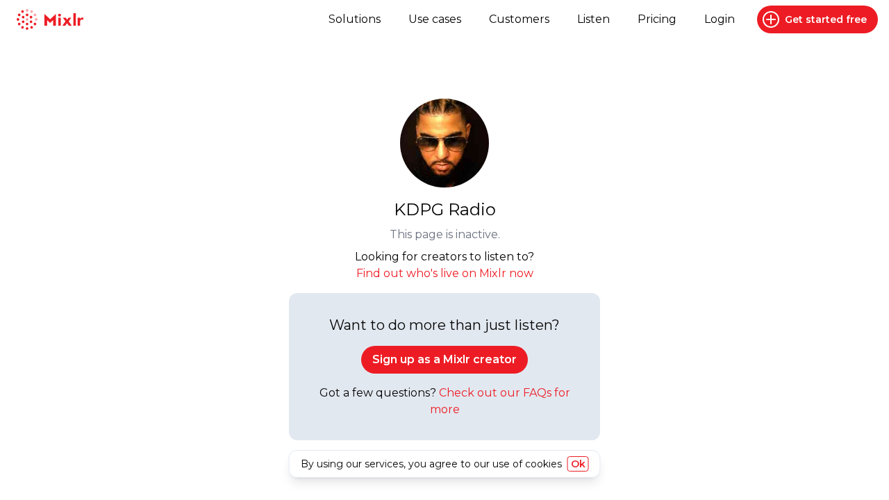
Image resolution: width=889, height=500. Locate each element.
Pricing (657, 19)
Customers (519, 19)
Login (719, 19)
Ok (578, 464)
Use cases (434, 19)
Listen (593, 19)
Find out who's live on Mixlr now (444, 273)
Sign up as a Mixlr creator (444, 359)
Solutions (355, 19)
